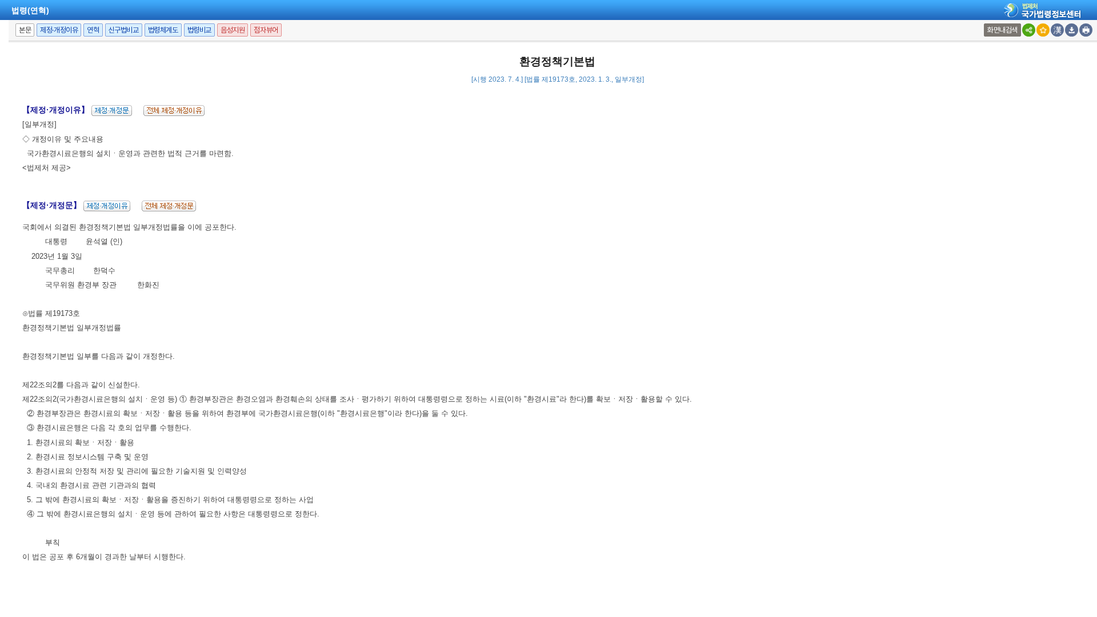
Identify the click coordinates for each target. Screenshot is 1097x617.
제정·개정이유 (59, 30)
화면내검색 (1002, 30)
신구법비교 (124, 30)
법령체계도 (163, 30)
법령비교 (199, 30)
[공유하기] (1028, 30)
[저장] (1071, 30)
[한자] (1057, 30)
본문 (25, 30)
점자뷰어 (266, 30)
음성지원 (233, 30)
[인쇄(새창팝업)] (1085, 30)
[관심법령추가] (1043, 30)
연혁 (93, 30)
